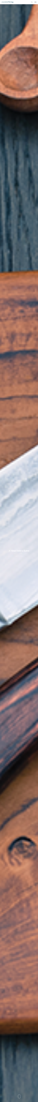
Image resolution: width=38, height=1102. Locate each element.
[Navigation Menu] (35, 2)
